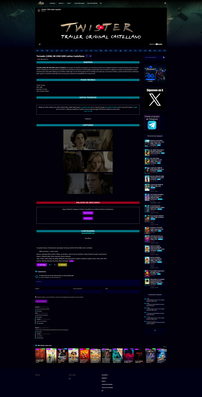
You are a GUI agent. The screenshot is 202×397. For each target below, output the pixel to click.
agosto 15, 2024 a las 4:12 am (44, 307)
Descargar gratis (70, 258)
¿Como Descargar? (79, 3)
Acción (52, 256)
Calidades (52, 3)
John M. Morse (72, 254)
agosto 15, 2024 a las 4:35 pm (45, 333)
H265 (98, 258)
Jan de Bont (64, 254)
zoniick (38, 319)
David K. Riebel (55, 254)
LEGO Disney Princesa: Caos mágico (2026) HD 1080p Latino (155, 300)
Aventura (57, 256)
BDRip (56, 258)
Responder (39, 311)
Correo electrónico (78, 288)
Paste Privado (88, 213)
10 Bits (42, 258)
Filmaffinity (88, 238)
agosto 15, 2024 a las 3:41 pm (44, 327)
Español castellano (80, 258)
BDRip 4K (61, 258)
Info (70, 378)
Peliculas (68, 256)
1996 (46, 258)
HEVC (105, 258)
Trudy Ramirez (102, 254)
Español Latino (91, 258)
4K (53, 258)
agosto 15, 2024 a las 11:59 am (43, 313)
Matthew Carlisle (83, 254)
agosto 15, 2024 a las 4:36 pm (45, 319)
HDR (101, 258)
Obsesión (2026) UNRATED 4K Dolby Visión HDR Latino (155, 305)
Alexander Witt (46, 254)
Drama (63, 256)
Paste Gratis (88, 218)
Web (107, 288)
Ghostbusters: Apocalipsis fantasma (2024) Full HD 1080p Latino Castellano (70, 248)
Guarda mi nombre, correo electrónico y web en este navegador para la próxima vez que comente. (60, 297)
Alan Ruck (55, 261)
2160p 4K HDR (45, 256)
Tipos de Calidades (92, 3)
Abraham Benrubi (47, 261)
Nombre (37, 288)
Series (68, 3)
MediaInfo (88, 119)
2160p (50, 258)
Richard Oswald (93, 254)
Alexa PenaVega (63, 261)
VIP (101, 3)
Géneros (61, 3)
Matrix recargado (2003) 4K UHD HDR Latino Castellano (155, 323)
